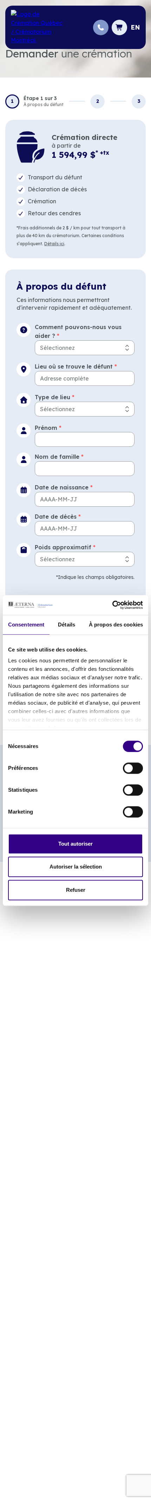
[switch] (133, 768)
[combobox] (84, 347)
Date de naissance (64, 487)
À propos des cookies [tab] (116, 625)
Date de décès (58, 516)
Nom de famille (59, 456)
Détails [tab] (66, 625)
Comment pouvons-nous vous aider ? (78, 331)
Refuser (75, 890)
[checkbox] (75, 177)
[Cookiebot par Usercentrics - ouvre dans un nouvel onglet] (112, 605)
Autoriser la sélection (76, 867)
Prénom (48, 427)
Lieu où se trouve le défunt (76, 366)
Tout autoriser (75, 844)
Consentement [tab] (26, 625)
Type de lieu (54, 397)
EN (135, 27)
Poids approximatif (65, 547)
